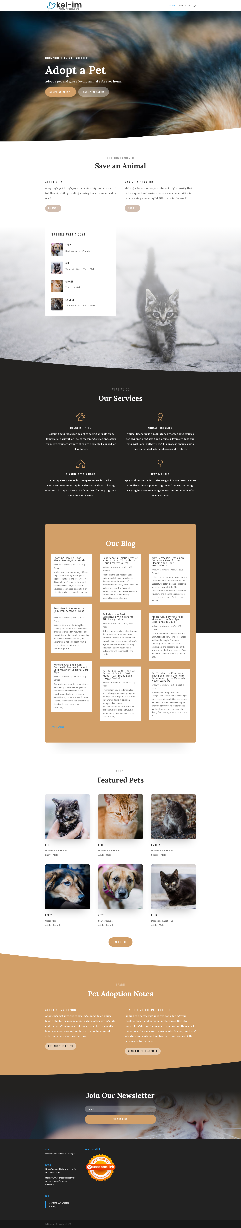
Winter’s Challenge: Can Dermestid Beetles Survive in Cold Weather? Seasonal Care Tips (71, 668)
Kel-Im (172, 6)
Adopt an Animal (61, 92)
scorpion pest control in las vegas (60, 1153)
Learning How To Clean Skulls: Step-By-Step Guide (69, 559)
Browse (53, 208)
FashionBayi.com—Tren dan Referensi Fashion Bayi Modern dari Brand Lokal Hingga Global (119, 674)
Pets (105, 627)
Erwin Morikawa (63, 564)
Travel (56, 621)
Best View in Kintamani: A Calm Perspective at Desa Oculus (69, 611)
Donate (132, 208)
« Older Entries (57, 726)
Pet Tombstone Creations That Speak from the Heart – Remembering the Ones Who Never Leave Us (169, 676)
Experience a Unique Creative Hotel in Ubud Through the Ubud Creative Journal (120, 560)
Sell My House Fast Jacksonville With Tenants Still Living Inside (118, 617)
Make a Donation (94, 92)
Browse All (120, 942)
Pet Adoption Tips (60, 1046)
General (57, 568)
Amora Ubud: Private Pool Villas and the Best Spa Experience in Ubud (167, 619)
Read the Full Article (143, 1051)
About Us (183, 6)
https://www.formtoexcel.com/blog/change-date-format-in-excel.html (60, 1181)
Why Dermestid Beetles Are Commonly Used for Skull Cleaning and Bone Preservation (168, 561)
